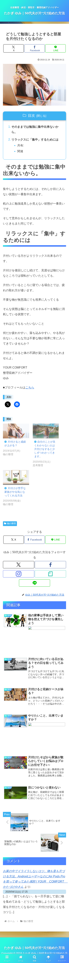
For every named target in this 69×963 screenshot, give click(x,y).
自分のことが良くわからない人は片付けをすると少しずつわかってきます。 (45, 449)
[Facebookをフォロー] (50, 564)
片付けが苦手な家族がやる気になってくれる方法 (15, 492)
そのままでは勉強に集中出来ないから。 (35, 129)
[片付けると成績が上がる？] (16, 431)
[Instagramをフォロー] (18, 573)
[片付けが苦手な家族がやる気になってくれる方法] (16, 477)
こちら (29, 387)
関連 (20, 151)
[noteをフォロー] (50, 573)
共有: (20, 145)
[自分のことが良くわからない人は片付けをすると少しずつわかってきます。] (46, 431)
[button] (34, 85)
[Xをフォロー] (18, 564)
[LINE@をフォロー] (34, 583)
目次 (31, 115)
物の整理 (11, 523)
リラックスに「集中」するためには (35, 139)
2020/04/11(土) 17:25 (16, 891)
